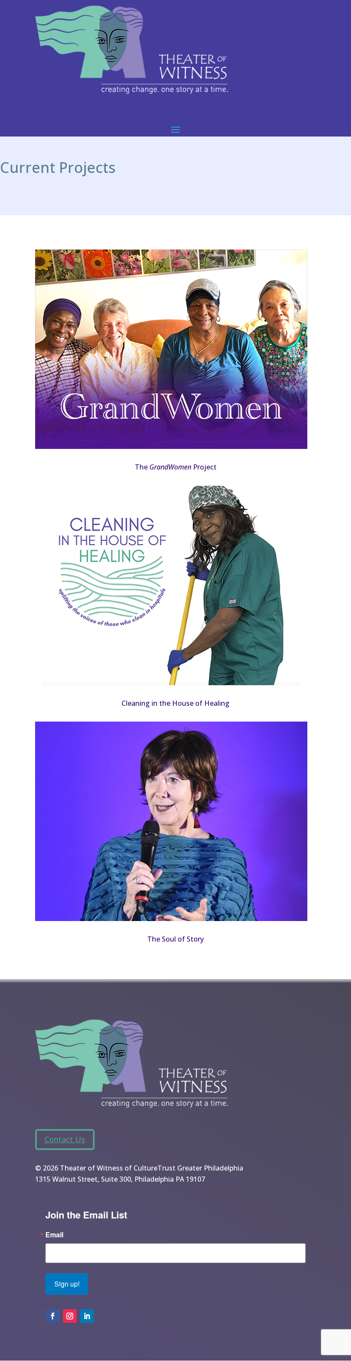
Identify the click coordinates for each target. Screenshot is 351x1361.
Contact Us (65, 1139)
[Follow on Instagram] (70, 1316)
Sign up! (67, 1284)
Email (54, 1234)
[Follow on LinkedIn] (87, 1316)
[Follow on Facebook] (52, 1316)
